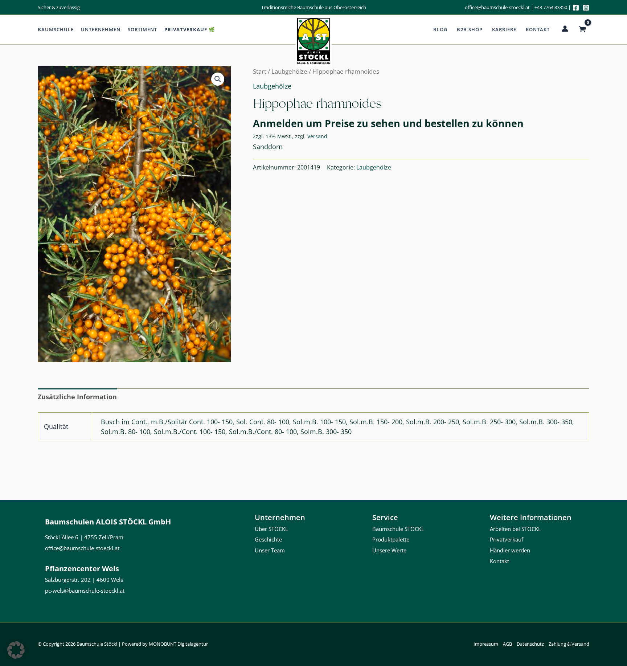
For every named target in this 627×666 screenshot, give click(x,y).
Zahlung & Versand (569, 644)
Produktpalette (390, 539)
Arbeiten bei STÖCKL (515, 528)
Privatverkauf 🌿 (189, 29)
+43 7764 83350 (550, 7)
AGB (507, 644)
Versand (317, 136)
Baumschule (56, 29)
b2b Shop (470, 29)
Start (259, 71)
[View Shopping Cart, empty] (582, 29)
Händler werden (510, 550)
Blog (440, 29)
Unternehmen (100, 29)
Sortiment (142, 29)
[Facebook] (576, 7)
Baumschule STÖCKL (398, 528)
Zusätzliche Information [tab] (77, 396)
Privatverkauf (506, 539)
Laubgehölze (289, 71)
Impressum (486, 644)
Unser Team (270, 550)
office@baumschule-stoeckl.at (497, 7)
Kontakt (538, 29)
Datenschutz (530, 644)
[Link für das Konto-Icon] (565, 28)
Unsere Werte (389, 550)
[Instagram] (586, 7)
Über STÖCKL (271, 528)
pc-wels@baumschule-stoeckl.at (84, 590)
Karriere (504, 29)
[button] (217, 79)
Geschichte (268, 539)
